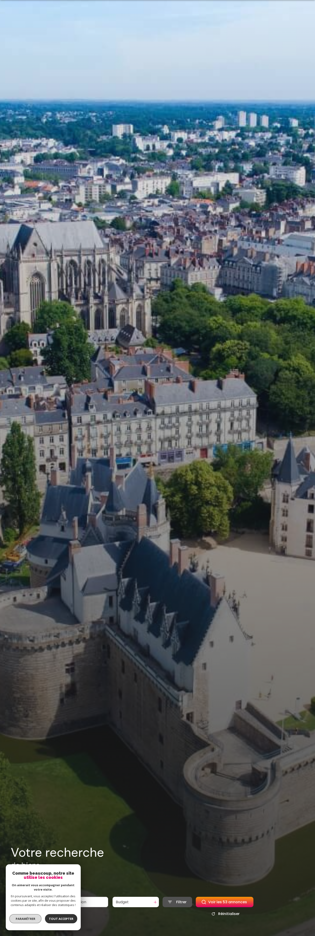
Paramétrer (25, 919)
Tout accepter (61, 919)
